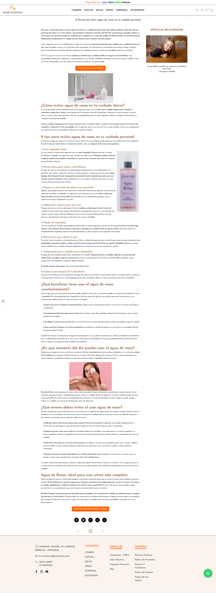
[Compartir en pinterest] (90, 520)
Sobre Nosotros (117, 560)
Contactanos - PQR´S (119, 555)
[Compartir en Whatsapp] (104, 520)
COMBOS (76, 10)
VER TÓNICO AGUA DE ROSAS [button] (90, 68)
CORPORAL (122, 10)
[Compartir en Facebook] (76, 520)
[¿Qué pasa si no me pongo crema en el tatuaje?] (103, 531)
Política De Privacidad (145, 560)
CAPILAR (88, 10)
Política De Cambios (144, 572)
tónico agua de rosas (51, 56)
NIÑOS (109, 10)
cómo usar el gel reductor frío (77, 266)
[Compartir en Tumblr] (97, 520)
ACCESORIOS (137, 10)
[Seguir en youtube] (46, 571)
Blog (112, 569)
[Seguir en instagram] (41, 571)
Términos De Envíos (143, 555)
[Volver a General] (90, 531)
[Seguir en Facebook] (36, 571)
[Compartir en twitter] (83, 520)
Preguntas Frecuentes (119, 564)
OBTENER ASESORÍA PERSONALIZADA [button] (90, 509)
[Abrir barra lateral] (3, 301)
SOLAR (99, 10)
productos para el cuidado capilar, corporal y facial (93, 124)
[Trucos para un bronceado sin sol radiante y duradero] (78, 531)
